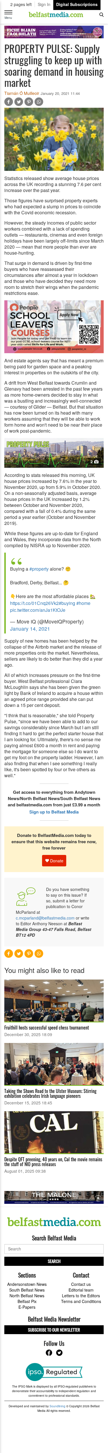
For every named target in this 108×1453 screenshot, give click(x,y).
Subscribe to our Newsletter (54, 1329)
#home (83, 603)
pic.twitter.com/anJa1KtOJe (37, 610)
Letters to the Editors (81, 1295)
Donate (56, 861)
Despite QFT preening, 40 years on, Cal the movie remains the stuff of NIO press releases (53, 1162)
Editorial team (81, 1290)
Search (54, 1261)
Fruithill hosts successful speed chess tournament (46, 1027)
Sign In (44, 4)
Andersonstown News (27, 1284)
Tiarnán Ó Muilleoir (21, 93)
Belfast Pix (27, 1301)
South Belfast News (27, 1290)
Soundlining (57, 1406)
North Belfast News (27, 1295)
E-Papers (26, 1307)
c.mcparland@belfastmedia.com (45, 918)
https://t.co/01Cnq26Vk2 (34, 603)
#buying (67, 603)
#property (39, 568)
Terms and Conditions (81, 1301)
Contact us (81, 1284)
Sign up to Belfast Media (54, 812)
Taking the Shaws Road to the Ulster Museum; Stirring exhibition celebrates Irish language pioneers (50, 1093)
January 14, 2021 (30, 628)
